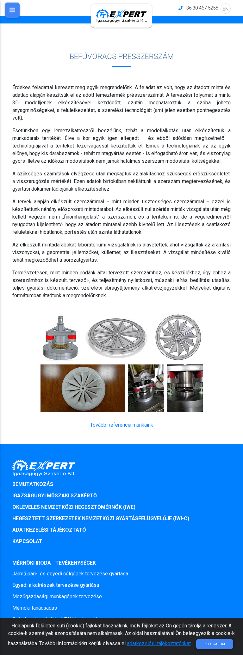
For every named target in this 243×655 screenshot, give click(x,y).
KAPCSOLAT (27, 541)
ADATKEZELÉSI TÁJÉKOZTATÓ (49, 530)
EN (225, 9)
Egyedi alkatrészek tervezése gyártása (55, 585)
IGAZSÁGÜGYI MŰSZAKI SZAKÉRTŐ (54, 496)
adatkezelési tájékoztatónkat (159, 643)
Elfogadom (214, 644)
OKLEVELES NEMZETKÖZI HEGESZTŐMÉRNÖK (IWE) (73, 507)
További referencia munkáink (121, 425)
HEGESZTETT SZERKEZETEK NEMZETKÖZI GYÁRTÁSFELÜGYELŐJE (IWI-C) (100, 518)
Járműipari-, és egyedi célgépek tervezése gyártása (70, 574)
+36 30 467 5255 (201, 8)
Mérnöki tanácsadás (34, 608)
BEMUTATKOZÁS (32, 484)
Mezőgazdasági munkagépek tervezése (57, 596)
